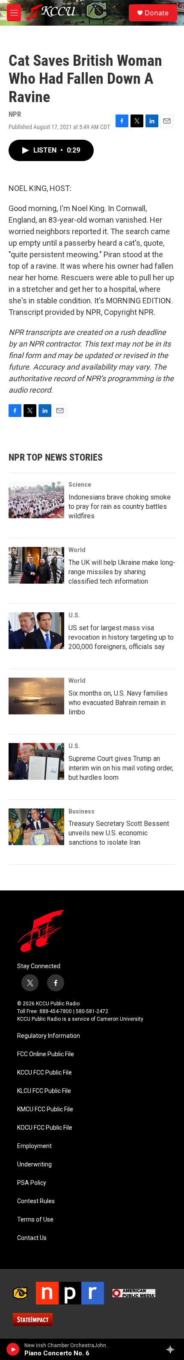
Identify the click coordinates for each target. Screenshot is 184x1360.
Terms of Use (35, 1219)
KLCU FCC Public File (44, 1091)
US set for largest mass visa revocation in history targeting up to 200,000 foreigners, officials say (121, 637)
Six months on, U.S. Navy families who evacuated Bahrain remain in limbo (118, 702)
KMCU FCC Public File (45, 1109)
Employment (34, 1146)
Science (79, 484)
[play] (13, 1349)
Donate (157, 13)
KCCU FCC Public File (44, 1072)
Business (81, 811)
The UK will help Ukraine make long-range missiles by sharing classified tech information (121, 571)
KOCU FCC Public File (44, 1128)
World (77, 549)
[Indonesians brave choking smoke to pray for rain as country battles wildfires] (36, 500)
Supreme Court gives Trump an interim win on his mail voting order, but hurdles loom (120, 768)
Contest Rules (36, 1201)
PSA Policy (31, 1183)
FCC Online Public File (45, 1054)
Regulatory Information (48, 1036)
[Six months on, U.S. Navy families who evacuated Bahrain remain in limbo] (36, 696)
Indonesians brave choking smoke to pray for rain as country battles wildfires (119, 506)
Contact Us (32, 1238)
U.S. (74, 615)
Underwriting (34, 1164)
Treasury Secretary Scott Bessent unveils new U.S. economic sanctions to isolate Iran (118, 833)
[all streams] (172, 1349)
